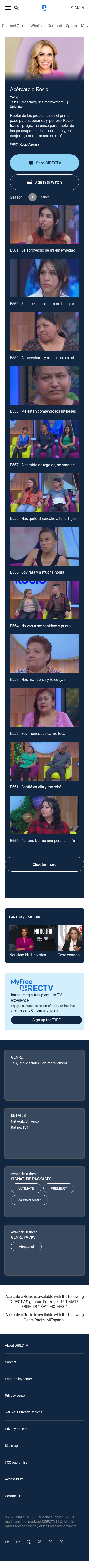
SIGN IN (77, 8)
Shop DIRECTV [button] (48, 162)
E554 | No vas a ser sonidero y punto (40, 626)
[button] (8, 8)
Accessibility (14, 1479)
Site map (11, 1445)
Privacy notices (16, 1428)
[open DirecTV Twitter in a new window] (29, 1542)
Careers (10, 1362)
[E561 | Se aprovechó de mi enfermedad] (44, 224)
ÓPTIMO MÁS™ (29, 1200)
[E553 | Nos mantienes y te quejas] (44, 653)
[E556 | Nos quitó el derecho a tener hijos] (44, 492)
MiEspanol (26, 1246)
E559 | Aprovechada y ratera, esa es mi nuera (47, 357)
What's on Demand (46, 25)
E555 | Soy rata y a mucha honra (37, 572)
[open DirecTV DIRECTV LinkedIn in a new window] (7, 1542)
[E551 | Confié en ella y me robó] (44, 761)
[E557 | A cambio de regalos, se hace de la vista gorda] (44, 439)
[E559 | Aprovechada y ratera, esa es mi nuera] (44, 331)
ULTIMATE (26, 1188)
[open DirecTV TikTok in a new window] (61, 1542)
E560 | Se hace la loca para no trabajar (42, 303)
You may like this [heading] (24, 916)
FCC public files (16, 1462)
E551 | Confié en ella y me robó (35, 787)
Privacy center (15, 1395)
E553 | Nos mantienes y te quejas (37, 679)
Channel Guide (14, 25)
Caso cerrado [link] (69, 955)
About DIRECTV (16, 1345)
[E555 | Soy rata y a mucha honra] (44, 546)
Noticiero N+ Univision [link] (27, 955)
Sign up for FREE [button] (46, 1019)
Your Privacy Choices (26, 1412)
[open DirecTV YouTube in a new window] (50, 1542)
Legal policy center (18, 1378)
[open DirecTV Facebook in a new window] (18, 1542)
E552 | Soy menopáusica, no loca (37, 733)
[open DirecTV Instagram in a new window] (40, 1542)
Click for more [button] (45, 864)
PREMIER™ (59, 1188)
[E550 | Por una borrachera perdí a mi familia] (44, 815)
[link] (32, 938)
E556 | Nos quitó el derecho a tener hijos (43, 518)
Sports (71, 25)
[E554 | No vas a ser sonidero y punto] (44, 600)
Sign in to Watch (48, 182)
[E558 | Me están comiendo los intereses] (44, 385)
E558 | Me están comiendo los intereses (43, 411)
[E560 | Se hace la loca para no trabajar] (44, 278)
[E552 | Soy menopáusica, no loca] (44, 707)
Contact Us (13, 1495)
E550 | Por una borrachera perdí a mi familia (46, 840)
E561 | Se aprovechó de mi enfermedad (42, 250)
